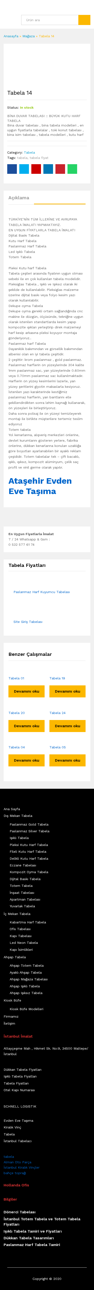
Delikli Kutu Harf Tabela (29, 858)
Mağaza (28, 36)
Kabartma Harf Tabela (28, 922)
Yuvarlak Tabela (22, 906)
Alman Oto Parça (17, 1162)
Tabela (29, 152)
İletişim (9, 1023)
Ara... (84, 20)
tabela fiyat (39, 158)
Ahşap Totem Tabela (27, 965)
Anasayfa (11, 36)
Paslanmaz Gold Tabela (29, 824)
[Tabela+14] (24, 169)
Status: (13, 107)
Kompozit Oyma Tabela (29, 872)
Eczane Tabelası (23, 865)
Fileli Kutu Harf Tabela (28, 851)
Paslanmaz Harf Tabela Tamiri (32, 1244)
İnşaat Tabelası (22, 893)
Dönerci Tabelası (19, 1212)
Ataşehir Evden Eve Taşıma (40, 486)
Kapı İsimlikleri (21, 950)
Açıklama (18, 197)
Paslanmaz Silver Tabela (29, 831)
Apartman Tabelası (25, 899)
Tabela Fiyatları (16, 1083)
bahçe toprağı (15, 1173)
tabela (22, 158)
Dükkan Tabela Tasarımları (29, 1238)
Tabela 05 (57, 747)
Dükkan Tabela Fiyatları (22, 1069)
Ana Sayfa (12, 809)
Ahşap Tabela (15, 957)
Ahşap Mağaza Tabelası (29, 979)
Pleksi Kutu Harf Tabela (29, 845)
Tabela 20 (16, 713)
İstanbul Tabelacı (18, 1141)
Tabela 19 (57, 678)
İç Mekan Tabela (17, 914)
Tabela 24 (57, 713)
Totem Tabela (21, 886)
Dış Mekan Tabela (18, 816)
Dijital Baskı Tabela (25, 879)
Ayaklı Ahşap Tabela (26, 972)
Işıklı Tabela (19, 838)
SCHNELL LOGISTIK (20, 1106)
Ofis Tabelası (20, 929)
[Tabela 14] (12, 169)
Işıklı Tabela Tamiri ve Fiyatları (33, 1231)
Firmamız (11, 1016)
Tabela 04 (16, 747)
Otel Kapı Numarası (19, 1090)
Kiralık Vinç (12, 1127)
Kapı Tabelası (21, 936)
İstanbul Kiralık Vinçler (22, 1167)
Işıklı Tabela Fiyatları (20, 1076)
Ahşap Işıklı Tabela (25, 986)
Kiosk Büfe (12, 1000)
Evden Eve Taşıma (18, 1120)
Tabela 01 (16, 678)
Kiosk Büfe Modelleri (26, 1009)
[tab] (21, 199)
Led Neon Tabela (24, 943)
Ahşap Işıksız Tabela (26, 993)
